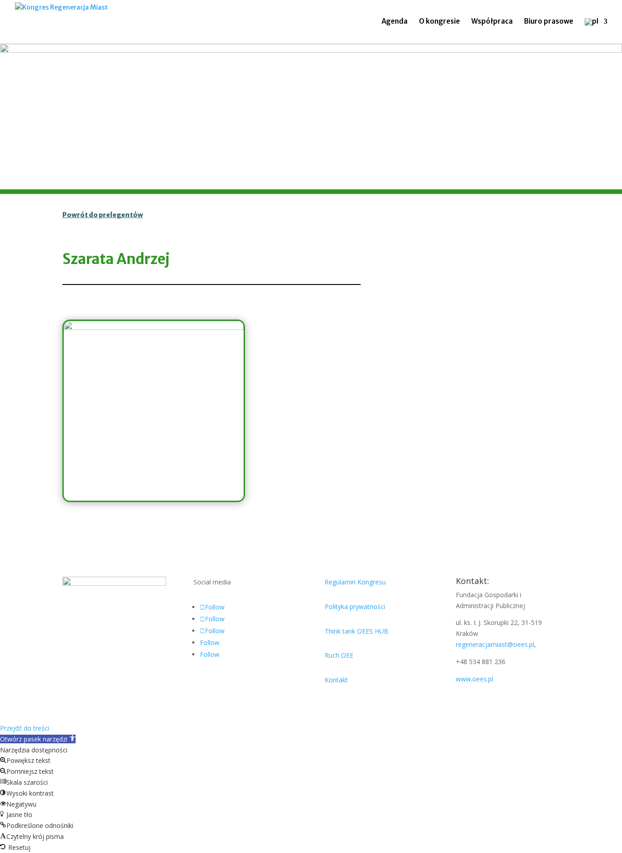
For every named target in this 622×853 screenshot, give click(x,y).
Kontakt (336, 679)
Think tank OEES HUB (356, 631)
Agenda (395, 21)
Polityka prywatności (355, 606)
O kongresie (439, 21)
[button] (38, 739)
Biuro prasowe (548, 21)
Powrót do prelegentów (102, 215)
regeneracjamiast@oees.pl (495, 644)
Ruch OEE (339, 655)
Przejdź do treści (24, 728)
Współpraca (492, 21)
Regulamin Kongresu (355, 582)
